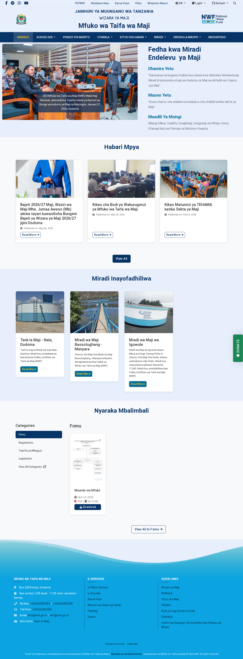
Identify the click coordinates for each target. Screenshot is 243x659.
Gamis (92, 617)
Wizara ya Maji (170, 587)
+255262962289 (40, 603)
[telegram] (13, 3)
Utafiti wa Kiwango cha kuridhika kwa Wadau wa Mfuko (191, 625)
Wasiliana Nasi (100, 3)
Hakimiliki (132, 643)
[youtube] (26, 3)
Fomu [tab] (22, 434)
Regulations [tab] (26, 442)
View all (121, 258)
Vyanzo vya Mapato (76, 37)
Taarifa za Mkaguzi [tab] (30, 450)
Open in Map (41, 621)
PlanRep (93, 611)
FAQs (138, 3)
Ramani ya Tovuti (115, 643)
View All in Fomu (147, 529)
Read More (29, 234)
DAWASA (166, 617)
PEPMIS (80, 3)
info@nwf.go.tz (37, 615)
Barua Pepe (122, 3)
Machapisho (217, 37)
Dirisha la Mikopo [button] (186, 37)
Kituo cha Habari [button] (132, 37)
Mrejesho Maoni (158, 3)
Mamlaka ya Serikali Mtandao (126, 654)
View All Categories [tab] (31, 466)
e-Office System (98, 587)
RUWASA (166, 593)
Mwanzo (23, 37)
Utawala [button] (103, 37)
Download (89, 506)
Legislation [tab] (25, 458)
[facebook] (7, 3)
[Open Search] (234, 3)
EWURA (165, 605)
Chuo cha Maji (170, 599)
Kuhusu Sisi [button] (45, 37)
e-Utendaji (94, 593)
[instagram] (20, 3)
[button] (133, 82)
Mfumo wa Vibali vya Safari (105, 605)
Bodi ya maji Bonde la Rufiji (178, 611)
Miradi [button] (159, 37)
